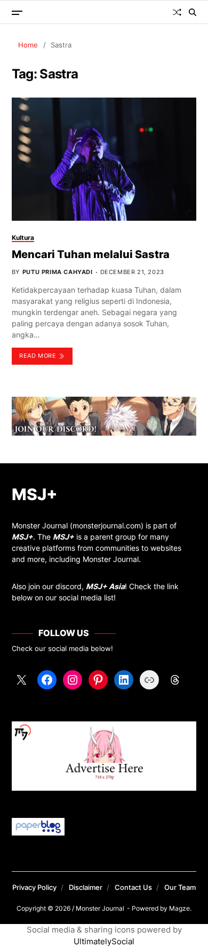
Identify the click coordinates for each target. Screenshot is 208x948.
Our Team (180, 887)
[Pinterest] (98, 679)
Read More (37, 355)
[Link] (149, 679)
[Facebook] (47, 679)
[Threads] (175, 679)
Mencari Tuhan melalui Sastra (91, 254)
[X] (21, 679)
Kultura (23, 238)
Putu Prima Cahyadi (57, 272)
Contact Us (133, 887)
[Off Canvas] (17, 13)
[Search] (192, 12)
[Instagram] (72, 679)
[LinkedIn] (123, 679)
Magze (179, 908)
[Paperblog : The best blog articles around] (104, 826)
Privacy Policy (34, 887)
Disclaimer (85, 887)
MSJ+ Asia (105, 586)
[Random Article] (177, 12)
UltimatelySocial (104, 941)
